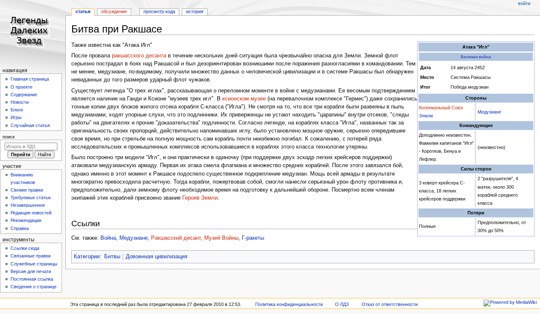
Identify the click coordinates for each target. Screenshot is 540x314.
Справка (20, 228)
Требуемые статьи (31, 197)
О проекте (21, 86)
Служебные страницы (34, 263)
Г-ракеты (253, 238)
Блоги (17, 109)
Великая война (476, 56)
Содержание (24, 94)
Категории (87, 257)
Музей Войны (221, 238)
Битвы (112, 257)
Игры (16, 117)
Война (108, 238)
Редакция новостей (31, 212)
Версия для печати (31, 271)
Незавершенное (28, 205)
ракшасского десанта (139, 56)
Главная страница (30, 78)
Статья (83, 11)
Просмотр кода (159, 11)
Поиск (9, 136)
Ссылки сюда (25, 248)
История (194, 11)
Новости (20, 102)
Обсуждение (114, 11)
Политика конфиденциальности (289, 304)
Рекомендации (26, 220)
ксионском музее (244, 99)
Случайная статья (30, 125)
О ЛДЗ (342, 304)
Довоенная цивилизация (156, 257)
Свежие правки (27, 189)
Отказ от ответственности (390, 304)
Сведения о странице (34, 286)
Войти (524, 3)
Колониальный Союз (441, 107)
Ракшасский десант (176, 238)
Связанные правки (31, 255)
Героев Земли (200, 198)
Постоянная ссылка (32, 279)
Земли (426, 115)
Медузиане (489, 111)
